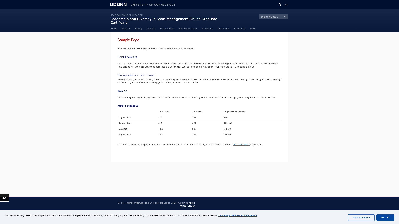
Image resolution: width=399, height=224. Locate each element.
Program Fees (167, 28)
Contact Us (239, 28)
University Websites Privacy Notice (237, 215)
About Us (125, 28)
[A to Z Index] (286, 4)
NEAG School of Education (126, 15)
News (252, 28)
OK (383, 217)
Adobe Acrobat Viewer (187, 204)
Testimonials (223, 28)
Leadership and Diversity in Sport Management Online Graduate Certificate (163, 21)
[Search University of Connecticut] (279, 4)
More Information (361, 217)
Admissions (207, 28)
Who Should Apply (188, 28)
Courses (151, 28)
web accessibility (241, 144)
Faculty (138, 28)
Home (114, 28)
